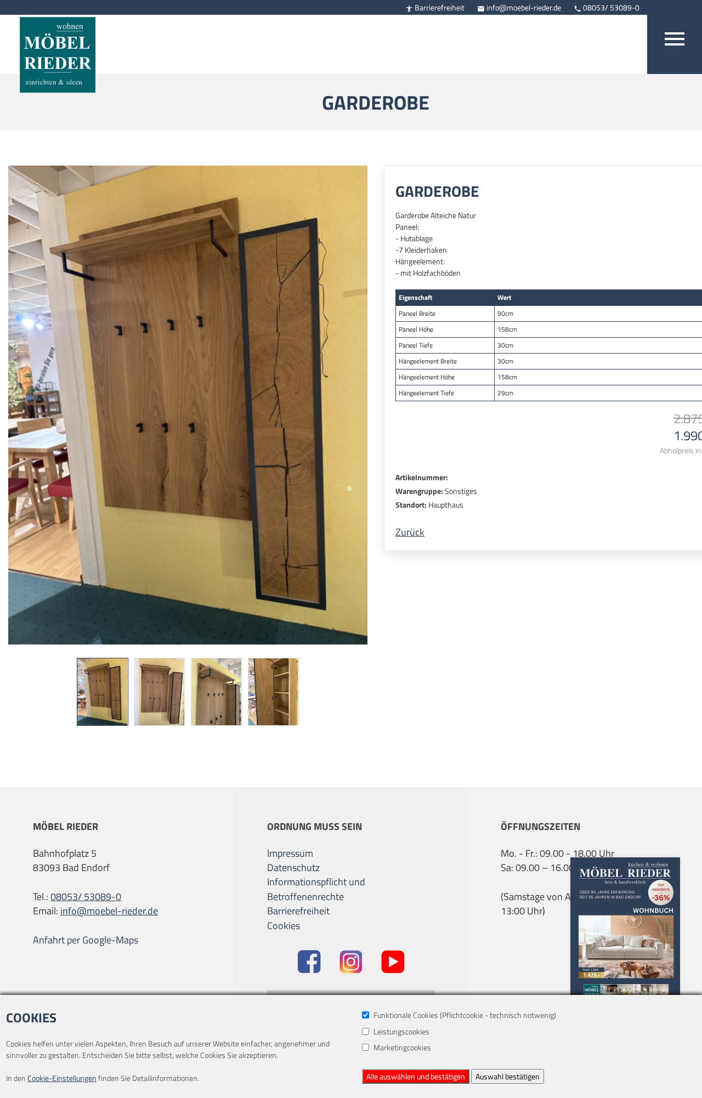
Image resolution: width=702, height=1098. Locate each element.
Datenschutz (293, 868)
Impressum (290, 853)
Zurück (409, 532)
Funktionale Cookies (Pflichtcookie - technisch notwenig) (464, 1015)
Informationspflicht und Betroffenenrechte (316, 889)
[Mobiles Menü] (674, 37)
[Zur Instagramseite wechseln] (351, 963)
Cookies (283, 925)
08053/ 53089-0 (606, 7)
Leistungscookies (401, 1031)
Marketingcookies (402, 1047)
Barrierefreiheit (435, 7)
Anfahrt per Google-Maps (85, 940)
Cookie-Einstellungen (62, 1078)
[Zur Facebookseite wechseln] (309, 963)
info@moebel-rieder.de (519, 7)
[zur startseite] (52, 48)
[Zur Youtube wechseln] (393, 963)
